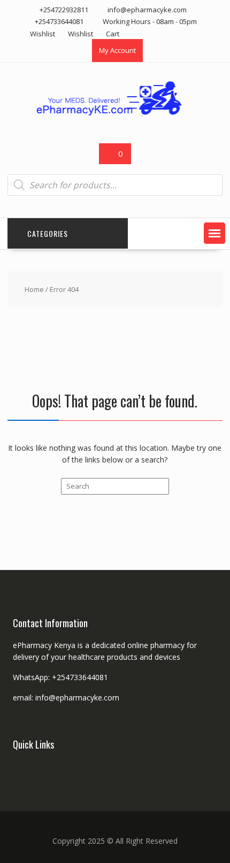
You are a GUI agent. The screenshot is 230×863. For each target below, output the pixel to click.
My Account (117, 50)
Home (34, 289)
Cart (112, 33)
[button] (214, 233)
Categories (47, 233)
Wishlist (42, 33)
